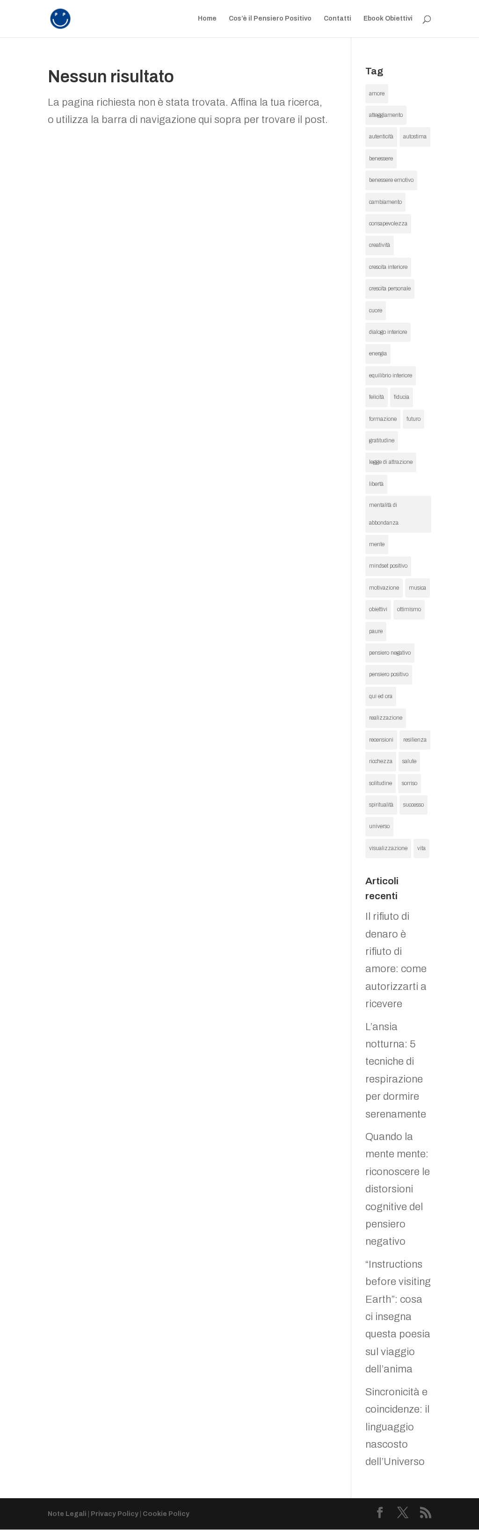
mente (377, 544)
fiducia (401, 397)
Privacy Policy (114, 1513)
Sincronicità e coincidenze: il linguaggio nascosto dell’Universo (397, 1427)
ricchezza (380, 761)
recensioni (381, 739)
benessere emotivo (391, 180)
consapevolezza (388, 223)
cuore (375, 310)
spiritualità (381, 804)
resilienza (415, 739)
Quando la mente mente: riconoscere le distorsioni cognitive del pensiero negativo (397, 1189)
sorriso (409, 783)
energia (378, 353)
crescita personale (390, 288)
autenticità (381, 136)
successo (413, 804)
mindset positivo (388, 566)
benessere (381, 158)
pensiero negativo (390, 653)
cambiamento (385, 202)
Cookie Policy (166, 1513)
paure (376, 631)
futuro (413, 419)
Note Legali (67, 1513)
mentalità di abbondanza (384, 514)
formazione (383, 419)
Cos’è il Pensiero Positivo (270, 18)
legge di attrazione (391, 462)
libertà (376, 484)
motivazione (384, 588)
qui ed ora (380, 696)
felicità (376, 397)
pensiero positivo (388, 674)
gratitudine (381, 440)
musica (417, 588)
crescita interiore (388, 267)
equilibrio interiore (390, 375)
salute (409, 761)
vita (421, 848)
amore (377, 93)
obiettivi (378, 609)
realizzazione (385, 717)
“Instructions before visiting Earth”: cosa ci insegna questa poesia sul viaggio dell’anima (398, 1317)
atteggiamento (386, 115)
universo (379, 826)
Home (207, 18)
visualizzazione (388, 848)
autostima (415, 136)
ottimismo (409, 609)
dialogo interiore (388, 332)
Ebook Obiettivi (388, 18)
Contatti (337, 18)
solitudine (380, 783)
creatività (379, 245)
